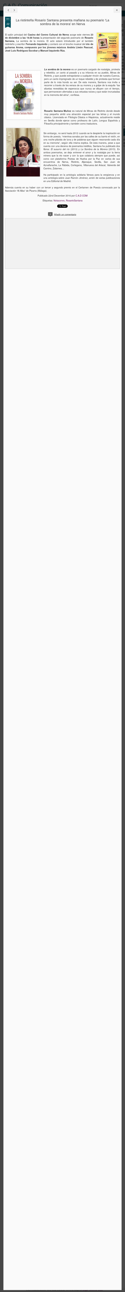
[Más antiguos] (14, 10)
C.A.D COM (82, 195)
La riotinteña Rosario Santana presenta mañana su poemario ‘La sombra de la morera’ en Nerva (62, 22)
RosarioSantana (74, 200)
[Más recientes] (8, 10)
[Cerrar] (117, 10)
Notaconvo (59, 200)
